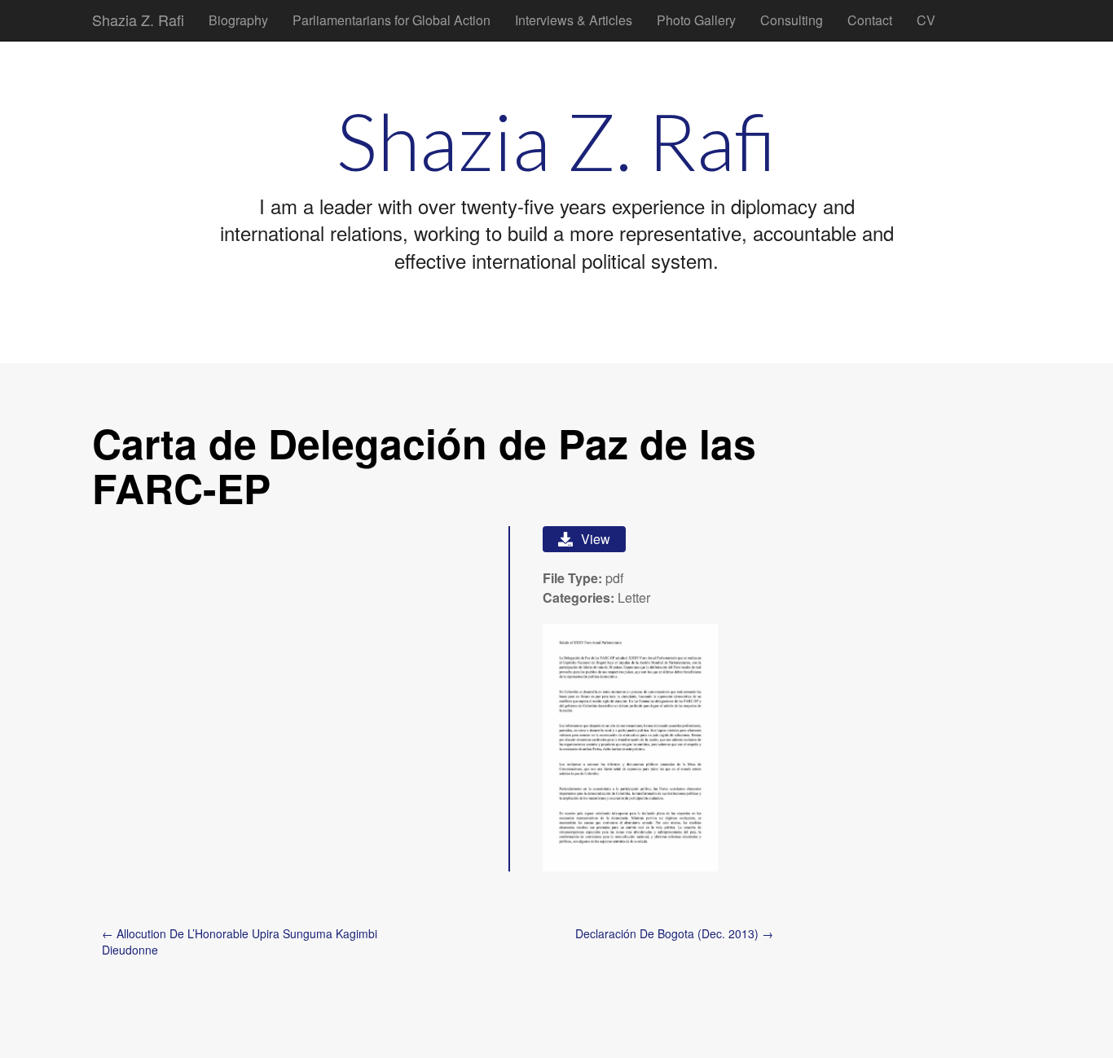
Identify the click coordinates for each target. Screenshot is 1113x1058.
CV (926, 20)
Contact (869, 20)
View (595, 538)
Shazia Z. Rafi (138, 19)
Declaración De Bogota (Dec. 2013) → (674, 933)
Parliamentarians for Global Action (392, 20)
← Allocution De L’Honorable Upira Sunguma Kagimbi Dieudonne (239, 941)
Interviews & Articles (573, 20)
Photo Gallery (696, 20)
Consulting (791, 20)
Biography (238, 20)
